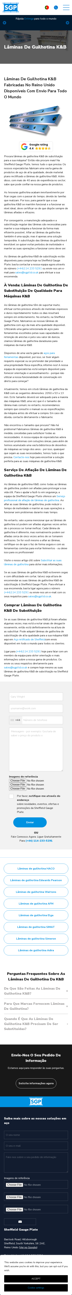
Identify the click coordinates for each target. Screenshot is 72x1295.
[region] (36, 1275)
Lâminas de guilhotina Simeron (36, 939)
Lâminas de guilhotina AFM (36, 903)
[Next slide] (67, 23)
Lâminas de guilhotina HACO (36, 868)
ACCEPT (36, 1278)
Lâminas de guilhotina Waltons (36, 892)
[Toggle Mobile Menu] (66, 7)
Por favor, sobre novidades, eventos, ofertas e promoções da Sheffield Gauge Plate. (38, 804)
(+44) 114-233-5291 (39, 841)
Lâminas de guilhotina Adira (36, 950)
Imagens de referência (23, 777)
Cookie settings (36, 1287)
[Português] (47, 7)
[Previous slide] (4, 23)
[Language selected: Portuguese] (47, 7)
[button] (36, 147)
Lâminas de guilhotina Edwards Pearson (36, 880)
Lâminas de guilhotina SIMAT (36, 927)
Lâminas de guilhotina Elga (36, 915)
